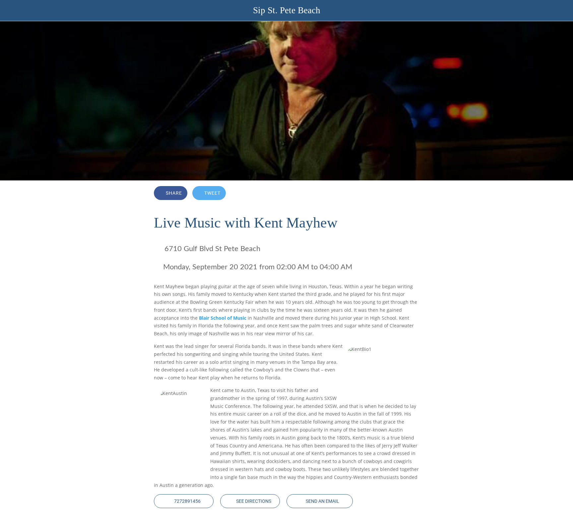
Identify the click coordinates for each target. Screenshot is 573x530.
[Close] (13, 11)
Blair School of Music (222, 318)
